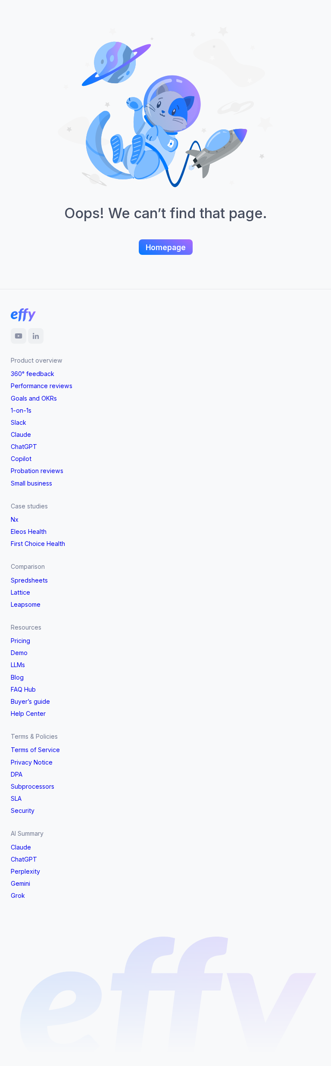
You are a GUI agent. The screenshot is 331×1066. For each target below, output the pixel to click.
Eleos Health (29, 531)
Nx (15, 519)
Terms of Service (35, 749)
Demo (19, 652)
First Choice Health (38, 543)
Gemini (20, 883)
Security (22, 810)
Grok (18, 895)
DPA (16, 774)
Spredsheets (29, 580)
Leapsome (26, 604)
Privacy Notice (32, 762)
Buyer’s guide (30, 701)
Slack (18, 422)
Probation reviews (37, 470)
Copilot (21, 458)
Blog (17, 677)
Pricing (20, 640)
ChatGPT (24, 446)
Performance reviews (41, 385)
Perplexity (25, 871)
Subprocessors (32, 786)
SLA (16, 798)
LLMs (18, 664)
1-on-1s (21, 410)
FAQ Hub (23, 689)
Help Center (28, 713)
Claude (21, 434)
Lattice (20, 592)
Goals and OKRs (34, 398)
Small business (31, 483)
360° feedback (32, 373)
